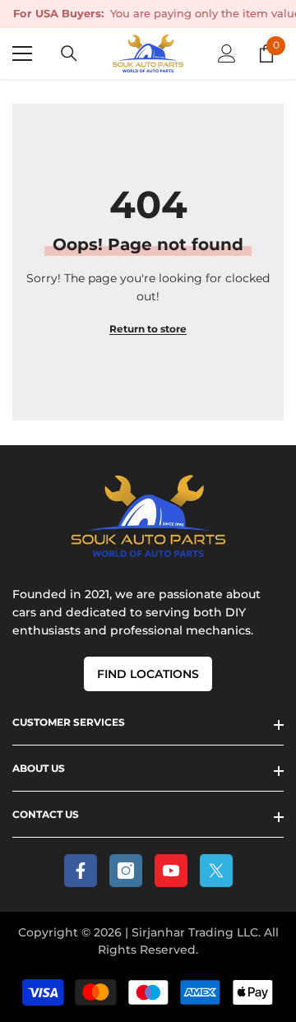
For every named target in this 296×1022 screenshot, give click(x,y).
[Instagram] (125, 870)
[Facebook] (80, 870)
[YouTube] (171, 870)
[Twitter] (216, 870)
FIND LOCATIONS (148, 674)
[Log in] (227, 53)
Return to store (148, 329)
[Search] (69, 53)
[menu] (22, 53)
